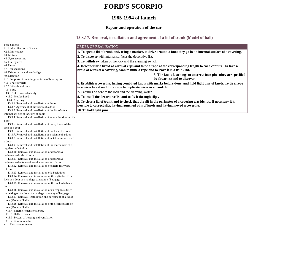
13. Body (10, 89)
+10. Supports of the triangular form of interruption (33, 79)
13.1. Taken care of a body (21, 93)
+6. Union (10, 65)
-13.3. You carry (15, 100)
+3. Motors (10, 55)
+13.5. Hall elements (18, 214)
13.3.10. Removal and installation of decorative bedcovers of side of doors (33, 153)
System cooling (17, 58)
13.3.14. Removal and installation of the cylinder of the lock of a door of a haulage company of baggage (38, 177)
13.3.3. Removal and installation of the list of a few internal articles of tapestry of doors (35, 112)
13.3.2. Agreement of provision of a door (31, 106)
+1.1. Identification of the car (21, 48)
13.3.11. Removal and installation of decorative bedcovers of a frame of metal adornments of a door (33, 160)
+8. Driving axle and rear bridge (22, 72)
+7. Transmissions (14, 68)
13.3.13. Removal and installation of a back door (36, 172)
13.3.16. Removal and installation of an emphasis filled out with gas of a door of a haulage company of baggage (38, 191)
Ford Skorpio (11, 44)
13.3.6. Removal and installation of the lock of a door (39, 131)
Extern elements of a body (29, 210)
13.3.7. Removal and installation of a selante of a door (39, 134)
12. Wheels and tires (18, 86)
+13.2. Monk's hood (17, 96)
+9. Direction (11, 75)
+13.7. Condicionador (19, 221)
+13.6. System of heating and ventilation (29, 217)
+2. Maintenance (14, 51)
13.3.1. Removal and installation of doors (32, 103)
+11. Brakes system (15, 82)
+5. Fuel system (13, 62)
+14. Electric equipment (18, 224)
